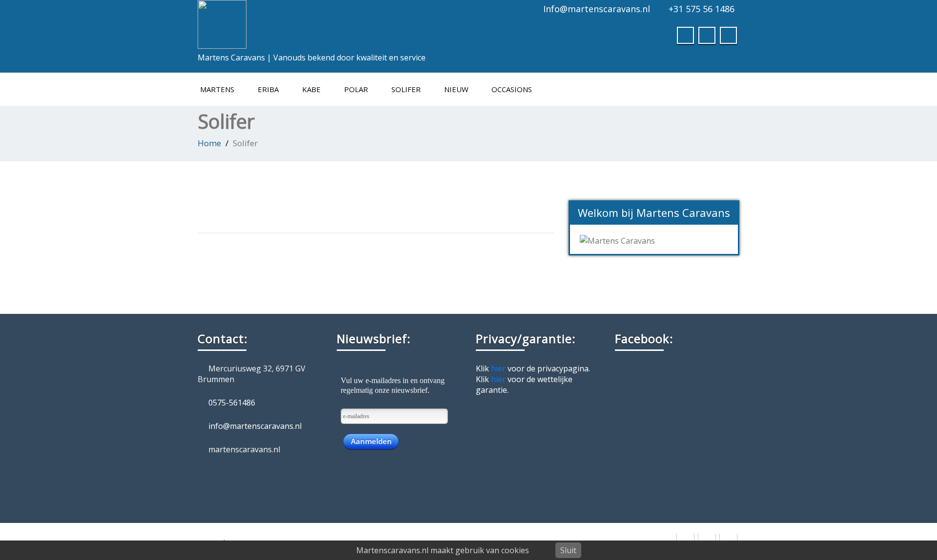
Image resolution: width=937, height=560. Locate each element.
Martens (217, 89)
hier (498, 368)
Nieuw (456, 89)
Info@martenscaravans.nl (596, 9)
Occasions (511, 89)
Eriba (268, 89)
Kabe (311, 89)
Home (209, 143)
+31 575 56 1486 (701, 9)
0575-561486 (231, 402)
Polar (356, 89)
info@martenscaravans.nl (255, 426)
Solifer (406, 89)
